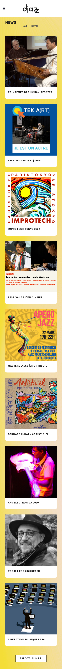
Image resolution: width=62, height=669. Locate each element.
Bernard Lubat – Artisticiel (28, 434)
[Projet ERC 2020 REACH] (31, 540)
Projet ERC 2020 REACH (24, 571)
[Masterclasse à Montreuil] (31, 335)
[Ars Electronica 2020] (31, 472)
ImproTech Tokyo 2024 (24, 229)
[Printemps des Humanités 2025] (31, 61)
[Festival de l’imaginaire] (31, 266)
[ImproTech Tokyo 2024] (31, 198)
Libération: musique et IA (26, 639)
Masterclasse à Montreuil (27, 365)
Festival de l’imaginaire (25, 297)
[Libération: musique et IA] (31, 608)
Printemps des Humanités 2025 (30, 92)
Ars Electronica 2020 (23, 502)
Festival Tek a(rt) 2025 (24, 160)
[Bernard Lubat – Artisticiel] (31, 403)
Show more (31, 658)
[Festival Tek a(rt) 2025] (31, 130)
